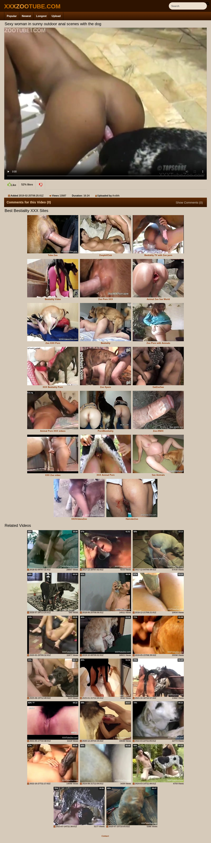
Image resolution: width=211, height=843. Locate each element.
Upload (56, 16)
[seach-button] (207, 3)
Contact (105, 836)
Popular (12, 16)
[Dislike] (40, 185)
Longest (41, 16)
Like (13, 185)
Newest (26, 16)
